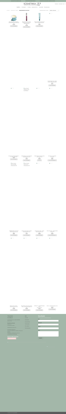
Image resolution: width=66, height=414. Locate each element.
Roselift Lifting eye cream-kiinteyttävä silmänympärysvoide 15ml (26, 156)
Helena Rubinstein (39, 307)
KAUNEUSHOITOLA (34, 7)
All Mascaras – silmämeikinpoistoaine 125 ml (39, 306)
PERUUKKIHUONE (46, 7)
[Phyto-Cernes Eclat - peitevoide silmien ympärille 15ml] (52, 196)
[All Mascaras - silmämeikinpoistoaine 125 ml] (39, 271)
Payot (39, 23)
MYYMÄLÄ (29, 7)
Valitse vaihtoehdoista (52, 160)
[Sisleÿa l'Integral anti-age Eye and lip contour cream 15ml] (39, 121)
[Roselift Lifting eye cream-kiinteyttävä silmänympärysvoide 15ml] (27, 121)
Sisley (14, 23)
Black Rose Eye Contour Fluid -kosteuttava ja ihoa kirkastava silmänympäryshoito (26, 23)
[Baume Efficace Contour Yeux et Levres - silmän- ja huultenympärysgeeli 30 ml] (27, 271)
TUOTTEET (18, 7)
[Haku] (54, 4)
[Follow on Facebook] (19, 336)
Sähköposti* (40, 322)
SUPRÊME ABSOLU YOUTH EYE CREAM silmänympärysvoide (13, 231)
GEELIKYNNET (41, 7)
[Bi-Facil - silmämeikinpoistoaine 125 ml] (52, 271)
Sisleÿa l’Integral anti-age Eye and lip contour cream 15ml (39, 156)
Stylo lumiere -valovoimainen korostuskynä (52, 156)
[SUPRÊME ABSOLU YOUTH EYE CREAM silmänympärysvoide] (14, 196)
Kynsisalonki (27, 319)
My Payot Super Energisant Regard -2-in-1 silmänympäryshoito (14, 156)
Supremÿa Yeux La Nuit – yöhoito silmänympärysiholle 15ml (39, 231)
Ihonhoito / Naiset (14, 10)
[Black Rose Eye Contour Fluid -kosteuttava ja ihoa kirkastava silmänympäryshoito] (27, 17)
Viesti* (39, 330)
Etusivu (8, 10)
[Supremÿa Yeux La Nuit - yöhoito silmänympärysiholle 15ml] (39, 196)
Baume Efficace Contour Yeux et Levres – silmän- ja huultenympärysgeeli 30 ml (26, 306)
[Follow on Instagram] (21, 336)
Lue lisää (39, 160)
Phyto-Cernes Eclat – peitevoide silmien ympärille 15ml (52, 231)
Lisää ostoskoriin (52, 85)
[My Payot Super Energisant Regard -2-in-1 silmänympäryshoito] (14, 121)
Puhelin (39, 326)
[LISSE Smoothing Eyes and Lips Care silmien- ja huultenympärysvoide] (39, 17)
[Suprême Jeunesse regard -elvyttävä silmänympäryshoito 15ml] (27, 196)
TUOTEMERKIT (24, 7)
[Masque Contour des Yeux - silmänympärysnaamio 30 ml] (14, 271)
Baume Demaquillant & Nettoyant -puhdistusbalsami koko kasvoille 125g (14, 22)
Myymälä (26, 317)
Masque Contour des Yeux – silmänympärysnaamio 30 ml (14, 306)
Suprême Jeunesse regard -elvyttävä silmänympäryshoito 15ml (27, 231)
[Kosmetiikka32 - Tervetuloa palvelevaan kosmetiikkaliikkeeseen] (33, 4)
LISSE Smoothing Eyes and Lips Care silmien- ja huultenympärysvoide (39, 22)
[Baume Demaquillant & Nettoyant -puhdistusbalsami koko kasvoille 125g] (14, 17)
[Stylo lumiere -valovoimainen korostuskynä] (52, 121)
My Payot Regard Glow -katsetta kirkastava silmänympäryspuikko (52, 81)
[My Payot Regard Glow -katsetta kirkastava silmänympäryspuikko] (52, 46)
